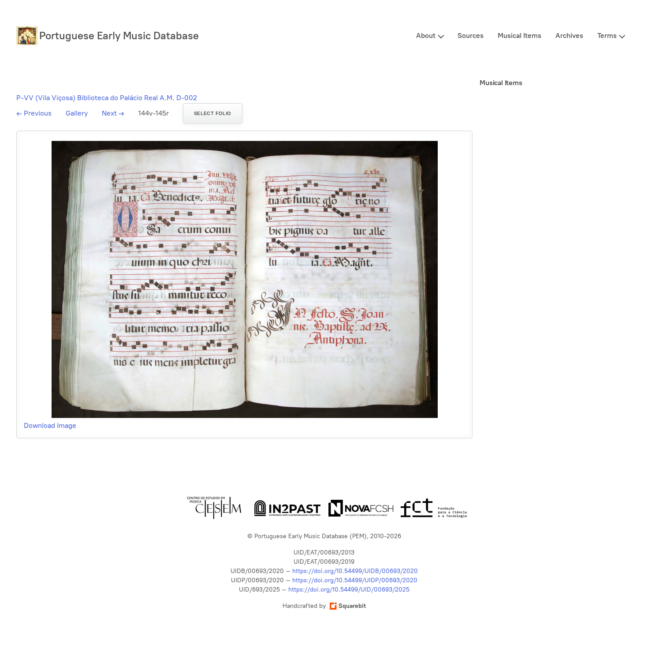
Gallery (77, 113)
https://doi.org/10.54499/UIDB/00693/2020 (355, 571)
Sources (471, 35)
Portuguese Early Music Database (119, 35)
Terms (607, 35)
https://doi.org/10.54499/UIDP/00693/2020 (354, 580)
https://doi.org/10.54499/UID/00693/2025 (349, 589)
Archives (569, 35)
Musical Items (519, 35)
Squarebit (352, 606)
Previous (34, 113)
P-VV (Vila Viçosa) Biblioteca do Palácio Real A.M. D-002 (106, 98)
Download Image (50, 425)
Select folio (212, 113)
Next (113, 113)
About (426, 35)
